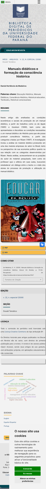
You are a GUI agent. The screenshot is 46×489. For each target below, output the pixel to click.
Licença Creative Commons (15, 332)
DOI (6, 252)
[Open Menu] (2, 50)
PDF (6, 248)
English (6, 418)
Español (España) (10, 422)
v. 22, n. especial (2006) (30, 59)
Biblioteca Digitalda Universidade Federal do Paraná (20, 32)
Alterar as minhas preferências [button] (27, 479)
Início (5, 59)
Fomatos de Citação (13, 280)
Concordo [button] (27, 469)
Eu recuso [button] (27, 473)
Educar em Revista (15, 50)
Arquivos (13, 59)
